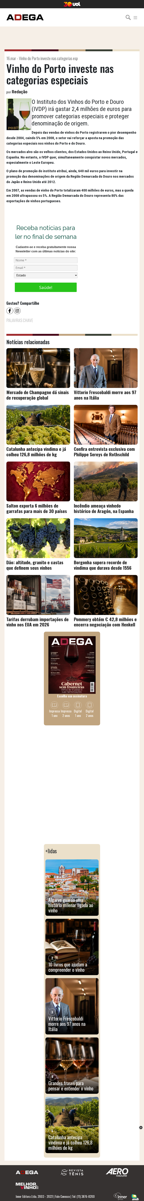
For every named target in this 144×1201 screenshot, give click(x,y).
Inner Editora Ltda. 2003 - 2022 (34, 1196)
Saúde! (45, 287)
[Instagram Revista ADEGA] (17, 310)
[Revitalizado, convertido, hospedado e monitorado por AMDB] (135, 1197)
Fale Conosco (62, 1196)
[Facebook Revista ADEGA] (10, 310)
